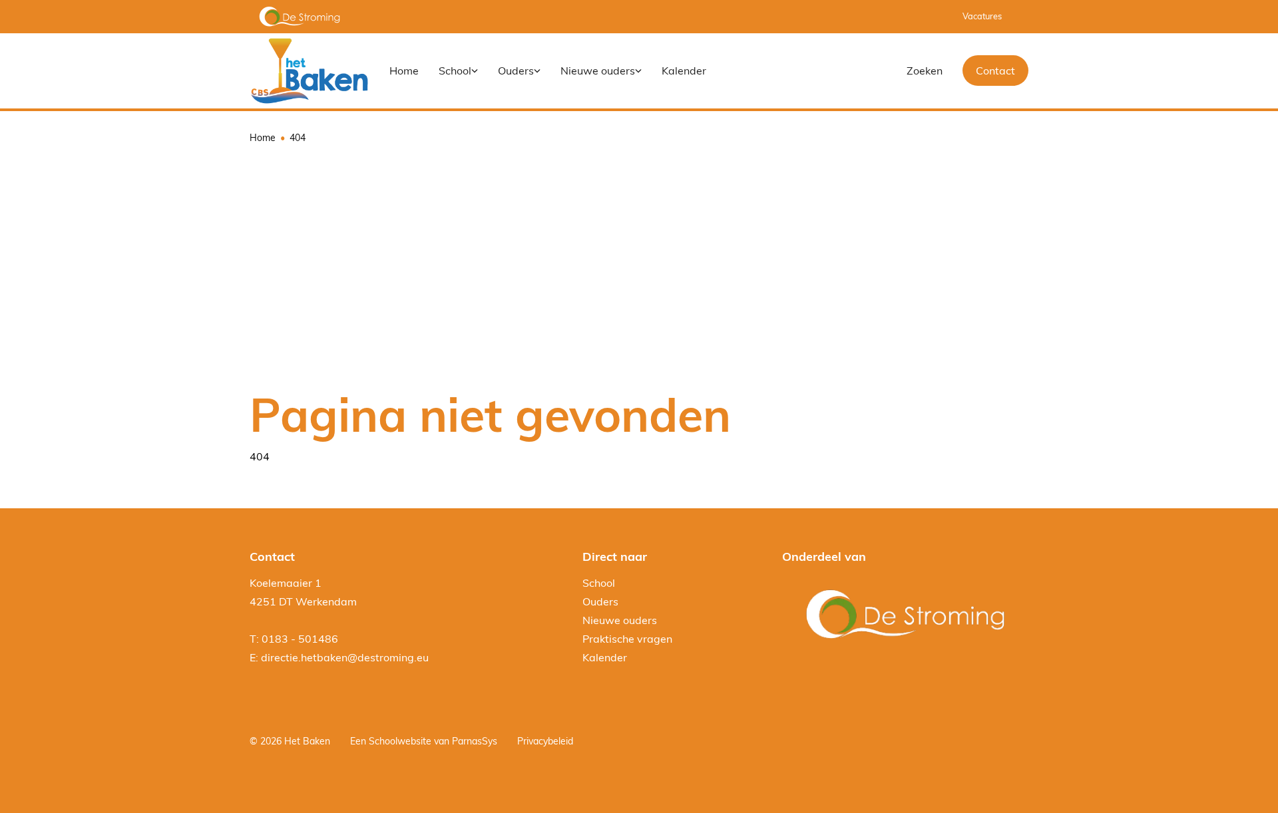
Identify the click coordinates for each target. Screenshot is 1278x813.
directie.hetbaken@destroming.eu (345, 657)
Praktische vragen (627, 638)
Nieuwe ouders (619, 620)
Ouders (600, 601)
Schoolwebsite (400, 741)
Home (263, 138)
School (598, 582)
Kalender (604, 657)
